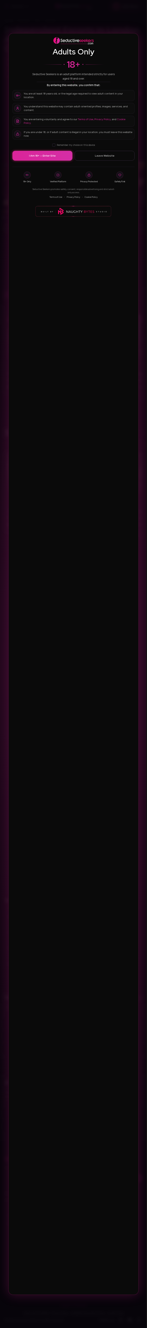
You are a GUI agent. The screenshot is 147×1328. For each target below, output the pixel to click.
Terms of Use (85, 119)
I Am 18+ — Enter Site (42, 155)
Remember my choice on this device (76, 145)
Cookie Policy (91, 196)
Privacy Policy (102, 119)
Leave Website (104, 155)
